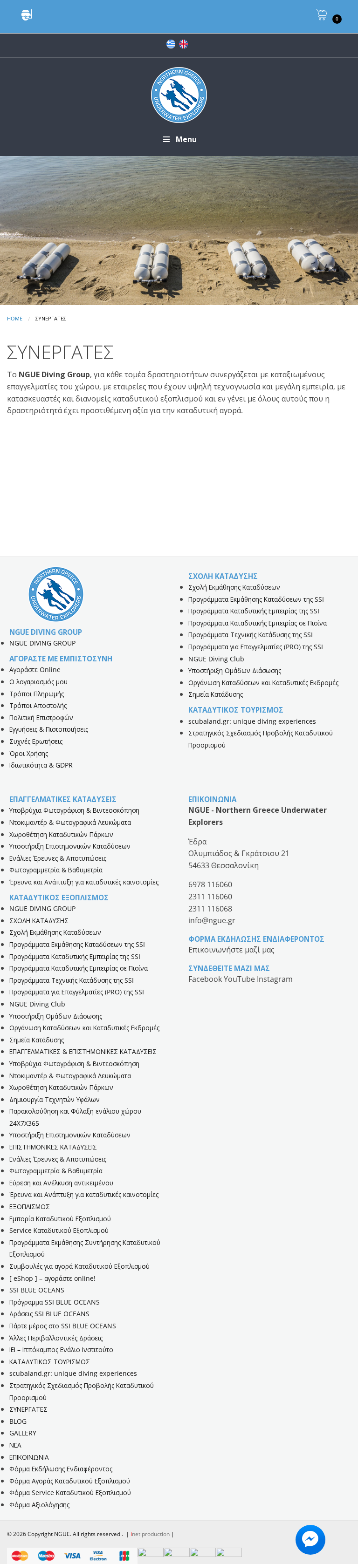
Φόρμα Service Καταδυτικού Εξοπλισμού (70, 1492)
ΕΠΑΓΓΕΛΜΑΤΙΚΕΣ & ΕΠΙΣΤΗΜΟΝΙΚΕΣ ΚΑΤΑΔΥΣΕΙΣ (83, 1051)
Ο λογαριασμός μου (38, 681)
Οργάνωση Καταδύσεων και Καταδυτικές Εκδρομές (263, 682)
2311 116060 (210, 896)
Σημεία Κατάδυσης (215, 694)
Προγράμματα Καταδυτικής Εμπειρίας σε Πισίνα (257, 623)
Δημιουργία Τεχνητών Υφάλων (54, 1099)
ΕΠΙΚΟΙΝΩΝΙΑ (29, 1457)
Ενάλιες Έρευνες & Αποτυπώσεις (57, 858)
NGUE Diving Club (216, 658)
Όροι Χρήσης (28, 753)
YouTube (240, 979)
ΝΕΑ (15, 1445)
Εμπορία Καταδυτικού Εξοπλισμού (60, 1218)
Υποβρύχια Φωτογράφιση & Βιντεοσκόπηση (74, 810)
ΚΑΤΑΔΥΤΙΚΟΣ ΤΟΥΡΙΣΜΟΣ (49, 1361)
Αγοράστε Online (35, 669)
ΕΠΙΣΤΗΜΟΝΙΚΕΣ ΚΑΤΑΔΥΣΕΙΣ (53, 1146)
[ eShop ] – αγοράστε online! (52, 1278)
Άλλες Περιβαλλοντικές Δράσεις (56, 1337)
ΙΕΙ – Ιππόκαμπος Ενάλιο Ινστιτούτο (61, 1349)
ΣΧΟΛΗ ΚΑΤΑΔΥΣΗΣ (39, 920)
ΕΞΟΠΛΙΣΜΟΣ (29, 1206)
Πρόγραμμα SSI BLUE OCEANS (54, 1302)
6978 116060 (210, 884)
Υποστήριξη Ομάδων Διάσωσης (234, 670)
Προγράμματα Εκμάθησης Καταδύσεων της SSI (256, 599)
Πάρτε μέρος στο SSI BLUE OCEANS (62, 1325)
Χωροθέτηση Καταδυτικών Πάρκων (61, 834)
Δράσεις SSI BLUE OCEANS (49, 1313)
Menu (186, 139)
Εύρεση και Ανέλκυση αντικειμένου (61, 1182)
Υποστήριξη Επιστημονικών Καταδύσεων (70, 846)
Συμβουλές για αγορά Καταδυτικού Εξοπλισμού (79, 1266)
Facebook (206, 979)
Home (14, 318)
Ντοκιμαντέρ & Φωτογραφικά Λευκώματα (70, 822)
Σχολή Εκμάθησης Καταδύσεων (234, 587)
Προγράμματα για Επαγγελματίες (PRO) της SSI (255, 646)
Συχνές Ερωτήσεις (35, 741)
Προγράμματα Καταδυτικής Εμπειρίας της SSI (253, 610)
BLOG (18, 1421)
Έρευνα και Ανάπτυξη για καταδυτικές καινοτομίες (83, 881)
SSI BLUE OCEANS (36, 1289)
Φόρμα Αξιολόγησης (39, 1504)
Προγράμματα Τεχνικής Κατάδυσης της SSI (250, 634)
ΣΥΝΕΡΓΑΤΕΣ (28, 1409)
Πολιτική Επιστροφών (41, 717)
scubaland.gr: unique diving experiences (252, 721)
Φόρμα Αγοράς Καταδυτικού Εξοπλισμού (69, 1480)
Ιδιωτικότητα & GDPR (41, 765)
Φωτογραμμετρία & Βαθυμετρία (56, 869)
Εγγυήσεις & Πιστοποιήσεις (48, 729)
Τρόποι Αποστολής (38, 705)
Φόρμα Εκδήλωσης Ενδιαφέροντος (60, 1468)
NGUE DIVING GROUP (42, 643)
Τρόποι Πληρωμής (36, 693)
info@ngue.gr (211, 920)
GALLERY (22, 1432)
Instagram (275, 979)
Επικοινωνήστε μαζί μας (231, 950)
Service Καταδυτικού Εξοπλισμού (59, 1230)
